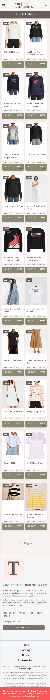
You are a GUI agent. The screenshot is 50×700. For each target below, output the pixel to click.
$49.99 (42, 218)
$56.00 (19, 320)
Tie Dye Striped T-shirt (37, 411)
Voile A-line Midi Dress (14, 411)
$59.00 (19, 269)
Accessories (25, 660)
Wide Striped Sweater (13, 514)
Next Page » (25, 543)
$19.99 (42, 166)
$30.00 (19, 526)
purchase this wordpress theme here (25, 696)
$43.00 (42, 269)
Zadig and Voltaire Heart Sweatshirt (35, 104)
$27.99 (42, 372)
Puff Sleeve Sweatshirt (36, 155)
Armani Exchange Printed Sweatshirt (12, 258)
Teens (39, 111)
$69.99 (42, 115)
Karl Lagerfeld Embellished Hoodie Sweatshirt (36, 55)
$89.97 (19, 63)
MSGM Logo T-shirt (35, 463)
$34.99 (42, 63)
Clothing (8, 59)
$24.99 (19, 218)
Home (25, 645)
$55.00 (42, 474)
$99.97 (19, 372)
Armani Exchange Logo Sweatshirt (35, 258)
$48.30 (19, 474)
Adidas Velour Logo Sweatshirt (12, 104)
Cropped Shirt (10, 463)
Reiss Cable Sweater (13, 52)
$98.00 (42, 320)
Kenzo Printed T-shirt (13, 360)
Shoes (25, 655)
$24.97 (42, 423)
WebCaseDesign (25, 669)
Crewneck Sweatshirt (13, 206)
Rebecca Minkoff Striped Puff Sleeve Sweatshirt (12, 158)
